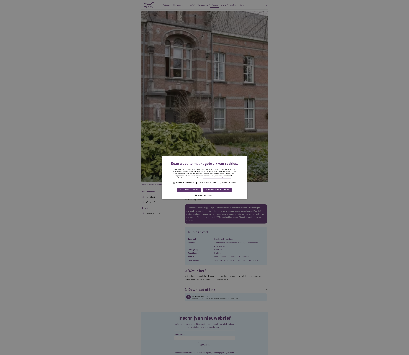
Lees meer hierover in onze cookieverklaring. (217, 178)
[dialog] (204, 177)
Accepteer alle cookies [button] (189, 189)
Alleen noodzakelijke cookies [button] (217, 189)
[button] (204, 195)
